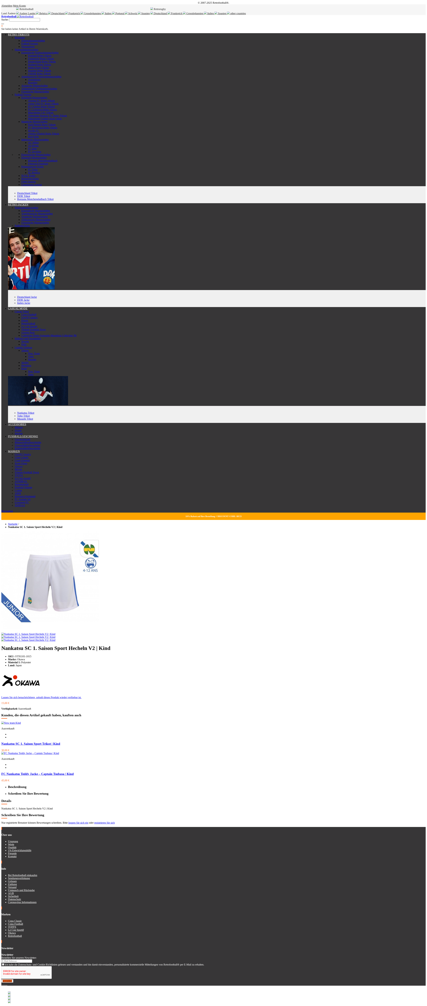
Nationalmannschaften (33, 40)
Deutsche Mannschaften (34, 157)
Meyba (18, 469)
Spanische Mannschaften (34, 121)
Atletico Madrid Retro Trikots (43, 133)
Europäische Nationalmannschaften (40, 52)
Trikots (25, 350)
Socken (19, 433)
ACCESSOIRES (17, 424)
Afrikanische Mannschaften (35, 219)
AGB (11, 893)
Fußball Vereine (29, 43)
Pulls (24, 344)
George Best (28, 332)
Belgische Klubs (30, 178)
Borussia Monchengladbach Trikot (35, 199)
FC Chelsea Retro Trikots (41, 106)
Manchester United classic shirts (45, 118)
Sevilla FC (33, 130)
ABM (18, 493)
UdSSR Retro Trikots (39, 73)
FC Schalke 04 (22, 499)
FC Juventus (34, 151)
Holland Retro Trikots (39, 64)
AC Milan (33, 142)
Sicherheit (13, 896)
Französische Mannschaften (36, 154)
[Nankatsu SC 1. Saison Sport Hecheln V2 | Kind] (28, 634)
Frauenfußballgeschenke (27, 445)
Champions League (31, 184)
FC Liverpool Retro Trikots (42, 109)
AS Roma (33, 145)
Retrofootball (28, 323)
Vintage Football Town (33, 329)
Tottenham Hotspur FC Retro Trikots (47, 115)
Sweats (25, 341)
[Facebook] (2, 984)
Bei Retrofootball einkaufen (22, 875)
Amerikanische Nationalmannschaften (41, 76)
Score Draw (21, 463)
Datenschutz (14, 899)
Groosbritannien (92, 13)
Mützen (19, 427)
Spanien (145, 13)
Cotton (18, 490)
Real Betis (33, 136)
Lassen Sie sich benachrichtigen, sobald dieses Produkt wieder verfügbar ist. (41, 697)
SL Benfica (34, 172)
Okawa (18, 466)
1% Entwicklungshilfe (19, 850)
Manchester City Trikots (40, 112)
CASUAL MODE (18, 308)
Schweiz (133, 13)
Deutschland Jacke (27, 297)
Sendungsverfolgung (19, 878)
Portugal (120, 13)
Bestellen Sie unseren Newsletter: (19, 957)
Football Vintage (23, 487)
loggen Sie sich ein (78, 822)
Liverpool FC (22, 502)
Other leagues (28, 181)
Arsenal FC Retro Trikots (41, 100)
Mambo (32, 359)
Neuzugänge (28, 46)
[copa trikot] (38, 404)
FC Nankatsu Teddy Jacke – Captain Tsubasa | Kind (37, 774)
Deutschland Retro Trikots (42, 61)
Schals (18, 430)
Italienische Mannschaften (35, 139)
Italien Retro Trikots (38, 67)
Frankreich (74, 13)
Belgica (43, 13)
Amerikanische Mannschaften (37, 213)
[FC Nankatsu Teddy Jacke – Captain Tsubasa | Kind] (30, 753)
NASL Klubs (28, 175)
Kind (24, 368)
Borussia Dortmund (25, 496)
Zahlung (12, 884)
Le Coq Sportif (29, 326)
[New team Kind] (11, 722)
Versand (12, 887)
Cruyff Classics (29, 317)
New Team (34, 353)
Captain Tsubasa (23, 347)
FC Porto (33, 169)
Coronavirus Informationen (22, 902)
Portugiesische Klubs (32, 166)
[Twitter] (3, 984)
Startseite (13, 524)
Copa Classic (22, 457)
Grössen (12, 881)
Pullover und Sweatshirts (28, 338)
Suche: (5, 19)
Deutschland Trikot (27, 193)
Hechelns (26, 365)
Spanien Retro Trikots (39, 70)
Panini (24, 320)
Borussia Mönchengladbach (42, 160)
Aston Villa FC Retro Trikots (43, 103)
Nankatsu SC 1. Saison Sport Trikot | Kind (30, 743)
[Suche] (2, 23)
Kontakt (12, 856)
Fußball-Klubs (22, 225)
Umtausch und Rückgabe (21, 890)
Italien (108, 13)
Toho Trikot (23, 415)
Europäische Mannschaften (35, 210)
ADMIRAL (21, 481)
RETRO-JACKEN (18, 204)
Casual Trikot (22, 311)
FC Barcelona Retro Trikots (42, 127)
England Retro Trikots (39, 55)
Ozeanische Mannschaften (35, 91)
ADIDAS (20, 505)
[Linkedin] (6, 984)
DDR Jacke (23, 300)
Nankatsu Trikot (25, 412)
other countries (238, 13)
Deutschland (58, 13)
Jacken (25, 362)
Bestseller (20, 37)
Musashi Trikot (25, 418)
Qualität (12, 847)
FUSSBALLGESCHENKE (23, 436)
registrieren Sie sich (104, 822)
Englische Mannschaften (34, 97)
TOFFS (19, 475)
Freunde (12, 853)
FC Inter (32, 148)
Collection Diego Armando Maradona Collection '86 (49, 335)
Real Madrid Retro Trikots (42, 124)
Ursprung (13, 841)
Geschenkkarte (22, 439)
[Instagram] (4, 984)
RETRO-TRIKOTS (18, 34)
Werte (11, 844)
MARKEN (14, 451)
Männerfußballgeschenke (28, 442)
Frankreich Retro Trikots (41, 58)
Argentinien (34, 79)
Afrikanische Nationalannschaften (39, 88)
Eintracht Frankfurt (38, 163)
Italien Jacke (23, 303)
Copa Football (28, 314)
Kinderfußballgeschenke (27, 448)
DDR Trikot (23, 196)
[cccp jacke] (31, 288)
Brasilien (32, 82)
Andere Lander (27, 13)
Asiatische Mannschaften (34, 85)
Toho (31, 356)
